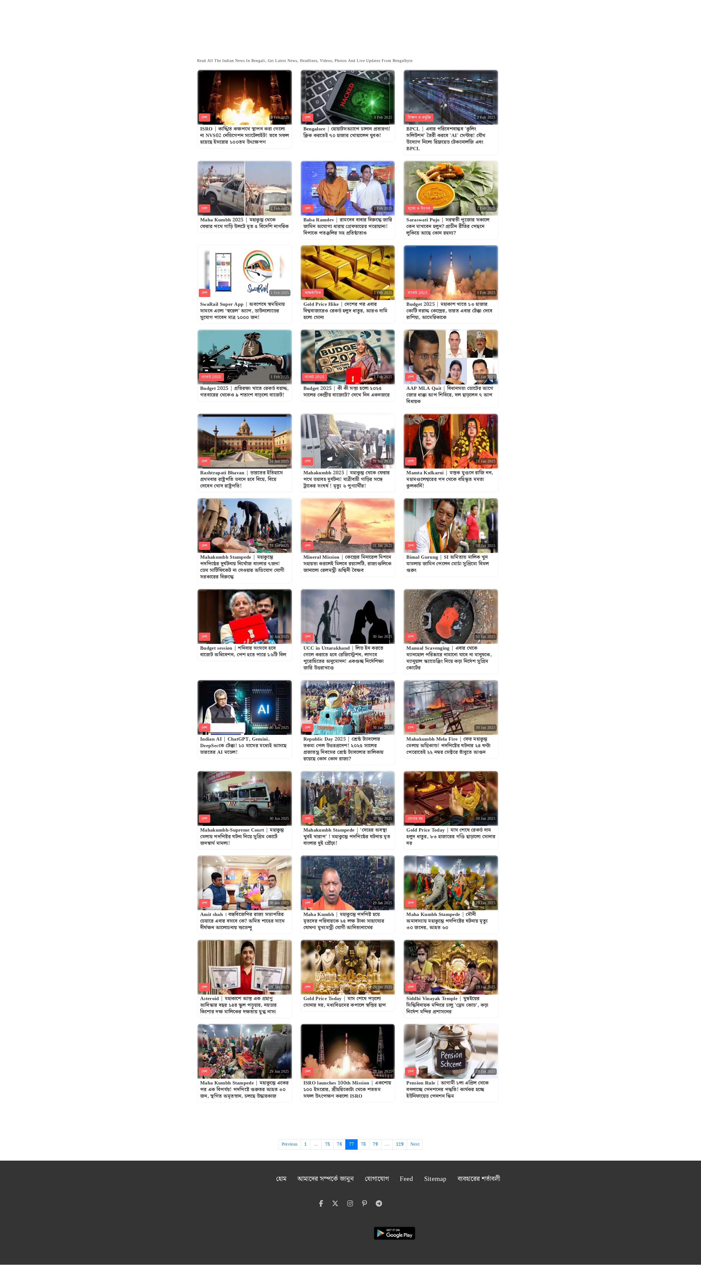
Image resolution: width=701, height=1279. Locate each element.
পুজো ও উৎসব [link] (419, 208)
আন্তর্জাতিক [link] (313, 293)
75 (327, 1144)
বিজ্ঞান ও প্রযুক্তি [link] (419, 118)
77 (351, 1144)
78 (363, 1144)
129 (400, 1144)
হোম (321, 1177)
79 (375, 1144)
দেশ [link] (205, 118)
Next (414, 1144)
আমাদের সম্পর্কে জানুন (357, 1177)
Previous (290, 1144)
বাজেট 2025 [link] (417, 293)
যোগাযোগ (399, 1177)
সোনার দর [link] (415, 819)
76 (339, 1144)
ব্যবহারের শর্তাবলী (484, 1177)
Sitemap (449, 1177)
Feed (424, 1177)
